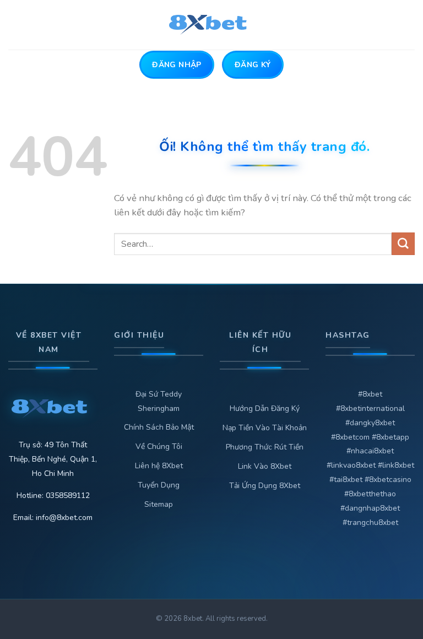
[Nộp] (403, 243)
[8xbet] (211, 25)
